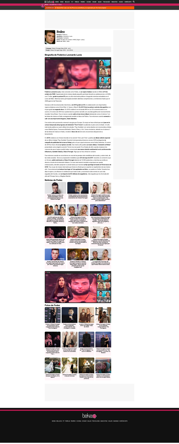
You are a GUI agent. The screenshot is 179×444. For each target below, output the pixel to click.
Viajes (110, 421)
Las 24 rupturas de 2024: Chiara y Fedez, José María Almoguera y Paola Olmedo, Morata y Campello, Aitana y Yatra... (55, 220)
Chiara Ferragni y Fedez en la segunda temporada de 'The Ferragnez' (103, 326)
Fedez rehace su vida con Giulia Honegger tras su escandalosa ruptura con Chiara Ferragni (55, 197)
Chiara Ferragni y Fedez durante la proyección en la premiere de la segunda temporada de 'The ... (53, 351)
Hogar (84, 421)
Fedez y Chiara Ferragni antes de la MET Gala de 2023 (86, 325)
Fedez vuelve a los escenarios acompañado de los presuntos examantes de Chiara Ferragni (77, 196)
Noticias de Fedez (53, 180)
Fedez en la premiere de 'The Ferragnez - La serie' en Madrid (86, 350)
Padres (73, 421)
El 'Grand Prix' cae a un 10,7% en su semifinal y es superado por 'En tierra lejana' (76, 8)
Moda (54, 421)
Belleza (59, 421)
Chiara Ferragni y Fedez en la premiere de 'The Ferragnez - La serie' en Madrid (103, 350)
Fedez (60, 4)
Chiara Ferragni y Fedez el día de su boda (69, 375)
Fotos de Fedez (52, 305)
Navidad (116, 421)
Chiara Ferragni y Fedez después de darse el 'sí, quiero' (53, 376)
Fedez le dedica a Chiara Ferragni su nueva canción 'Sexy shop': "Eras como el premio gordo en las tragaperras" (78, 264)
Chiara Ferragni (56, 48)
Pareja (67, 421)
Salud (89, 421)
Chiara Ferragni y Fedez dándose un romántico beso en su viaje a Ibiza (103, 376)
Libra (82, 40)
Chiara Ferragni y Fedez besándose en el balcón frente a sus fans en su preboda (86, 376)
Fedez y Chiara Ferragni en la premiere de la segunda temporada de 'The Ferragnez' (53, 326)
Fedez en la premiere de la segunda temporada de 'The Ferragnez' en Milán (69, 326)
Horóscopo (123, 421)
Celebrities (53, 4)
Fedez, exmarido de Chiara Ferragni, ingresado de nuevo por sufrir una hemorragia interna (55, 264)
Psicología (96, 421)
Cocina (78, 421)
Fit (64, 421)
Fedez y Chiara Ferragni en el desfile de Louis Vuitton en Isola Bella (69, 350)
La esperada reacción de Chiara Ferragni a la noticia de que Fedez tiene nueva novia (100, 263)
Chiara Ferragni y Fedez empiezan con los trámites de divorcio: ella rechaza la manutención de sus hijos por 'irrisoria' (100, 242)
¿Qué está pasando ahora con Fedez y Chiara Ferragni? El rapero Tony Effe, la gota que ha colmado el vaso (55, 241)
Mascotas (103, 421)
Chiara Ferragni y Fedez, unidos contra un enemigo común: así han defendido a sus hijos (78, 241)
